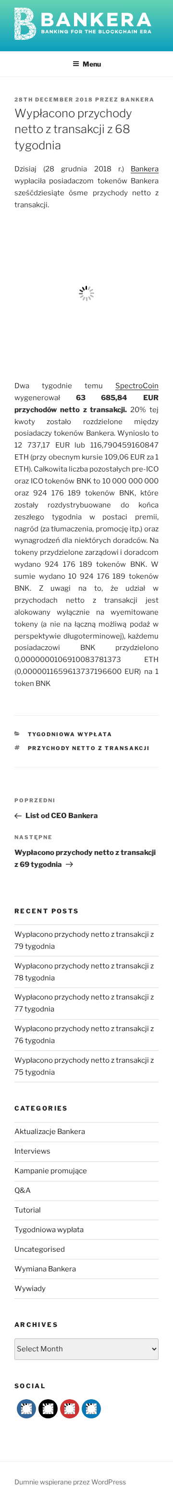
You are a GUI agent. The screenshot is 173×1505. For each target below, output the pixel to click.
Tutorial (27, 1210)
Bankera (138, 99)
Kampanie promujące (50, 1171)
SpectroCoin (137, 386)
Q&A (22, 1190)
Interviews (32, 1151)
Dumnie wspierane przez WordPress (70, 1482)
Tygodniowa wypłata (70, 734)
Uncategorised (39, 1249)
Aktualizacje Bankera (49, 1131)
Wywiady (30, 1288)
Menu (92, 64)
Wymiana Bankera (45, 1269)
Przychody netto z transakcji (89, 748)
